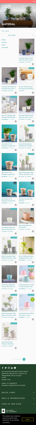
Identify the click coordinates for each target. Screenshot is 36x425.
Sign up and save (11, 404)
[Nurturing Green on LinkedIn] (12, 368)
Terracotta (5, 47)
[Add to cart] (32, 64)
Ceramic (4, 42)
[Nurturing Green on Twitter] (6, 368)
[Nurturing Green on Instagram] (9, 368)
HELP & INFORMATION (13, 398)
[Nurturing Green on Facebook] (3, 368)
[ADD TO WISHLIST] (21, 40)
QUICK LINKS (8, 392)
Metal (3, 45)
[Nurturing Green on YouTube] (15, 368)
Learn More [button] (6, 422)
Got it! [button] (28, 419)
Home (3, 31)
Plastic (4, 40)
